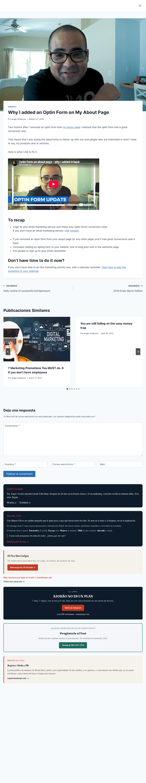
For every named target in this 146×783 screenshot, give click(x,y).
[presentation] (36, 339)
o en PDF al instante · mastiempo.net (73, 614)
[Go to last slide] (8, 351)
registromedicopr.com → (18, 678)
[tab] (67, 389)
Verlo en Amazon (73, 608)
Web (102, 464)
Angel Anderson (19, 119)
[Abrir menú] (140, 5)
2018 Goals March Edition (128, 288)
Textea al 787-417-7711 (73, 645)
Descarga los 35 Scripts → (22, 567)
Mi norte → (11, 502)
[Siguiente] (138, 351)
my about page (71, 127)
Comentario (12, 425)
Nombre (10, 464)
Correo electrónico (63, 464)
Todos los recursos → (14, 581)
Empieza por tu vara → (18, 541)
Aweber (74, 230)
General (12, 107)
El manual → (25, 502)
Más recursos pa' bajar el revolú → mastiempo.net (27, 577)
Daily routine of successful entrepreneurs (26, 288)
